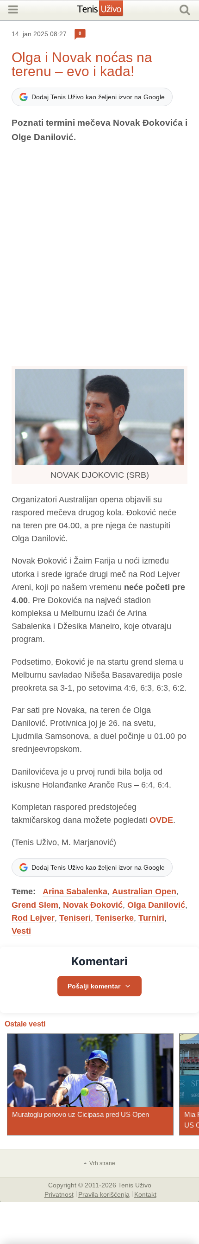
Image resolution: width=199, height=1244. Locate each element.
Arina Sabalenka (75, 891)
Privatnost (59, 1194)
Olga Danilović (156, 905)
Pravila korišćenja (104, 1194)
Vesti (21, 931)
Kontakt (145, 1194)
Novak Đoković (93, 905)
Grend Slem (35, 905)
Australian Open (144, 891)
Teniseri (75, 918)
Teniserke (114, 918)
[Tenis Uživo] (109, 11)
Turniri (151, 918)
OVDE (161, 820)
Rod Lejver (33, 918)
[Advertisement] (99, 255)
